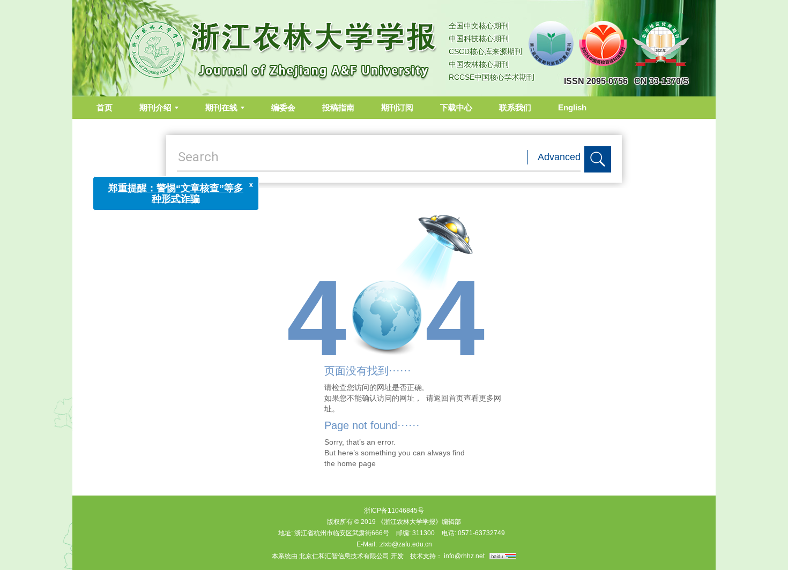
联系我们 (515, 107)
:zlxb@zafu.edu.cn (405, 544)
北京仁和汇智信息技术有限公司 (344, 556)
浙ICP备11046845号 (394, 510)
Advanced (559, 157)
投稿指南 (338, 107)
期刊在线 (221, 107)
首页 (104, 107)
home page (356, 463)
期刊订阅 (397, 107)
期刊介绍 (155, 107)
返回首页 (449, 398)
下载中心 (456, 107)
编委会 (283, 107)
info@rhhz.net (464, 556)
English (572, 107)
